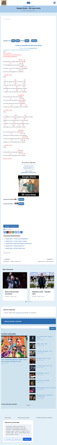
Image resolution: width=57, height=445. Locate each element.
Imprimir (34, 41)
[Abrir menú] (54, 3)
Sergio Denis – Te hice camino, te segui (16, 241)
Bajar (17, 41)
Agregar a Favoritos (11, 226)
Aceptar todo (27, 439)
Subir (13, 41)
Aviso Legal (8, 417)
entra (28, 2)
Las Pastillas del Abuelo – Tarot (44, 351)
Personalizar (9, 439)
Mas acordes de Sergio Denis (28, 162)
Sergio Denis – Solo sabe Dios (46, 260)
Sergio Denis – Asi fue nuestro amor (15, 248)
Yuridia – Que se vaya (41, 343)
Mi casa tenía (7, 252)
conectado (18, 312)
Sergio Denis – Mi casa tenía (28, 172)
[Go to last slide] (5, 286)
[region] (18, 431)
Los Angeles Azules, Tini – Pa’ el (44, 365)
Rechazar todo (18, 439)
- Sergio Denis (31, 6)
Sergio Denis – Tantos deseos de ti (15, 246)
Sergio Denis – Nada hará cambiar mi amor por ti (19, 243)
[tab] (25, 301)
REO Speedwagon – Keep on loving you (46, 387)
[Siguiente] (52, 286)
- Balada (25, 6)
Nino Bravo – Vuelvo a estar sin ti (12, 260)
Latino (27, 41)
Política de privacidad (23, 417)
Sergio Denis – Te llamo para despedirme (17, 238)
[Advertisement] (28, 29)
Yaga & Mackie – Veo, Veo (42, 373)
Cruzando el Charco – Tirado (43, 358)
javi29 (25, 10)
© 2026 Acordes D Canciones (44, 417)
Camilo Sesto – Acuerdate (42, 380)
